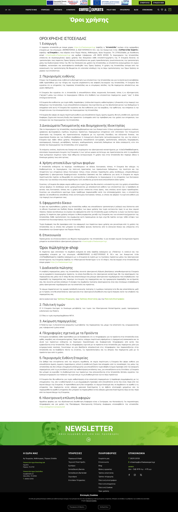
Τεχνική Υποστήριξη (76, 462)
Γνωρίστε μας (103, 458)
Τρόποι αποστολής (106, 473)
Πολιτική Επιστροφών (114, 299)
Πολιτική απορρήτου (106, 484)
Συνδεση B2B (158, 3)
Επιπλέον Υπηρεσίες (76, 480)
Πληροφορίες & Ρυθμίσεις (77, 507)
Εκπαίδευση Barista (76, 469)
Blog (100, 466)
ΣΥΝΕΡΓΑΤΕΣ (145, 3)
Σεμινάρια (72, 476)
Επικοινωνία (103, 462)
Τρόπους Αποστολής (89, 299)
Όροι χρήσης (103, 491)
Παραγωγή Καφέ (75, 458)
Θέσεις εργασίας (105, 469)
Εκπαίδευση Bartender (77, 473)
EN (9, 10)
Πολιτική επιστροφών (107, 480)
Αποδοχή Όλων (104, 507)
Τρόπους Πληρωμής (66, 299)
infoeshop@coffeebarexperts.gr (57, 55)
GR (6, 10)
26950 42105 (29, 479)
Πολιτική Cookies (105, 487)
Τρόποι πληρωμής (105, 476)
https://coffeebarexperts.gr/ (61, 262)
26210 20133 (135, 458)
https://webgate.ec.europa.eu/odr (52, 407)
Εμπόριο (71, 466)
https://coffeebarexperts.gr (84, 47)
